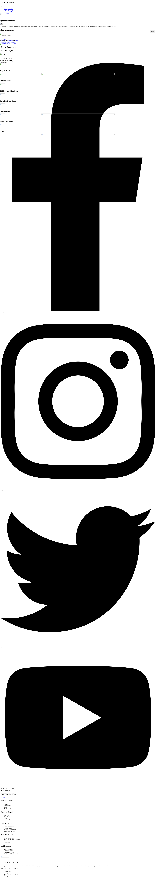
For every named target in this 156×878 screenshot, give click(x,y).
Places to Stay (8, 12)
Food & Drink (8, 10)
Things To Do (8, 9)
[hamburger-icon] (1, 6)
